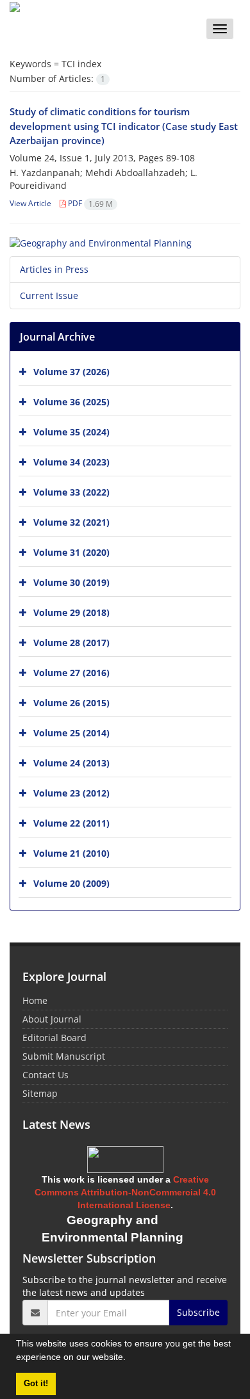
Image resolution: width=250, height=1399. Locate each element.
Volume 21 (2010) (71, 853)
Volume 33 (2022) (71, 492)
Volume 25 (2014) (71, 733)
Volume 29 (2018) (71, 612)
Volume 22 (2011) (71, 823)
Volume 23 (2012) (71, 793)
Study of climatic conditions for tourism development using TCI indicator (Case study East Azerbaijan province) (124, 126)
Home (34, 1000)
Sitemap (40, 1093)
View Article (30, 203)
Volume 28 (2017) (71, 642)
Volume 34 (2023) (71, 462)
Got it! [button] (36, 1383)
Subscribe (198, 1312)
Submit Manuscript (63, 1056)
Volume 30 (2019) (71, 582)
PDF (89, 203)
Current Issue (49, 295)
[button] (130, 1359)
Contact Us (45, 1075)
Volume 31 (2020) (71, 552)
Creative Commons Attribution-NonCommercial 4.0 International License (125, 1192)
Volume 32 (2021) (71, 522)
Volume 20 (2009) (71, 883)
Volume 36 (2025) (71, 402)
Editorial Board (54, 1037)
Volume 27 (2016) (71, 673)
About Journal (51, 1019)
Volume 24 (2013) (71, 763)
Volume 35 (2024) (71, 432)
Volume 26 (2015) (71, 703)
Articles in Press (54, 269)
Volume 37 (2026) (71, 372)
